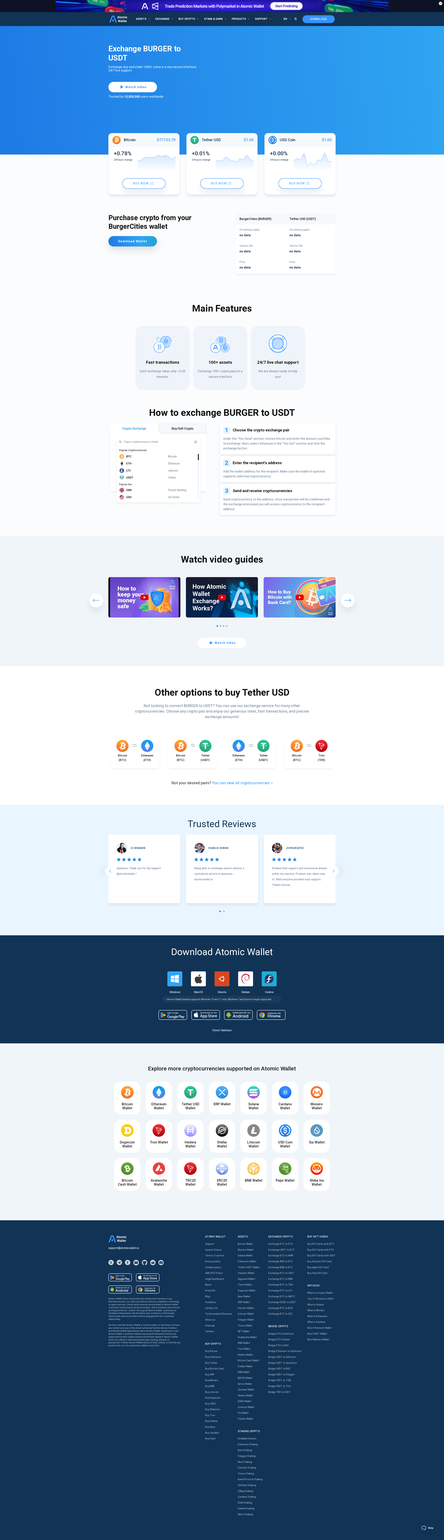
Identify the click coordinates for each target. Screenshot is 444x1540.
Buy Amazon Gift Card (319, 1261)
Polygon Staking (247, 1456)
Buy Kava (210, 1427)
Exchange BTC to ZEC (280, 1313)
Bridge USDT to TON (279, 1380)
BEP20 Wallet (245, 1378)
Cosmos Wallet (246, 1407)
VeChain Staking (247, 1485)
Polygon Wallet (246, 1319)
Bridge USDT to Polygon (281, 1374)
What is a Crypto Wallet (320, 1292)
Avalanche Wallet (247, 1337)
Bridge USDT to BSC (279, 1368)
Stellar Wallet (245, 1366)
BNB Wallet (244, 1343)
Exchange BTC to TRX (280, 1284)
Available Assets (247, 1438)
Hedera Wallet (245, 1354)
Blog (207, 1296)
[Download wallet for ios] (205, 1015)
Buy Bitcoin (211, 1351)
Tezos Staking (246, 1473)
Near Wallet (244, 1296)
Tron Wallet (244, 1348)
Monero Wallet (246, 1249)
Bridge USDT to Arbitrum (282, 1357)
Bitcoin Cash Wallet (248, 1360)
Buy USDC (210, 1403)
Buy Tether (211, 1363)
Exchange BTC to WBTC (281, 1296)
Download (318, 19)
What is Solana (315, 1304)
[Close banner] (440, 3)
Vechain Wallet (246, 1389)
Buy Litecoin (212, 1392)
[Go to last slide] (110, 871)
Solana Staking (246, 1508)
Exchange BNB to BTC (280, 1267)
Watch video (136, 87)
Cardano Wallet (246, 1273)
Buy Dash (210, 1438)
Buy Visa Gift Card (317, 1273)
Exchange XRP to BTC (280, 1261)
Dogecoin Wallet (247, 1290)
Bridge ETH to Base (279, 1339)
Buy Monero (211, 1380)
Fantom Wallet (246, 1308)
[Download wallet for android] (173, 1015)
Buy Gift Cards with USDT (321, 1255)
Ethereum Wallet (247, 1261)
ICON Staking (245, 1502)
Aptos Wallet (245, 1383)
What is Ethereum (317, 1316)
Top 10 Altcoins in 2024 (320, 1298)
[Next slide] (334, 871)
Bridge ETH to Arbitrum (281, 1333)
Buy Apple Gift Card (318, 1267)
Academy (210, 1302)
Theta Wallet (245, 1284)
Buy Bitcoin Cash (214, 1368)
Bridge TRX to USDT (279, 1392)
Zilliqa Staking (245, 1491)
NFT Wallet (244, 1331)
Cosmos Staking (247, 1467)
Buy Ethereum (213, 1357)
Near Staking (245, 1462)
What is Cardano (316, 1322)
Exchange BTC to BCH (280, 1308)
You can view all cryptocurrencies (241, 783)
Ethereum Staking (248, 1444)
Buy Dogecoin (212, 1397)
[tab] (220, 911)
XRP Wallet (244, 1302)
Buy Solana (211, 1421)
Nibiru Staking (245, 1514)
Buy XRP (210, 1374)
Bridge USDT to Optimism (282, 1363)
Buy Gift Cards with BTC (320, 1244)
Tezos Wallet (245, 1325)
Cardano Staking (247, 1496)
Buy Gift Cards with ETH (320, 1249)
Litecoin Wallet (246, 1313)
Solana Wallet (245, 1255)
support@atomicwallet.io (123, 1248)
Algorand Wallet (246, 1279)
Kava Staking (245, 1450)
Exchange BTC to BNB (280, 1279)
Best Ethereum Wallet (319, 1327)
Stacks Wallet (245, 1418)
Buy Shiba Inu (212, 1409)
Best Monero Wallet (318, 1339)
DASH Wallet (244, 1401)
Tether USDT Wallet (249, 1267)
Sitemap (210, 1325)
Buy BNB (210, 1386)
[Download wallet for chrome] (271, 1015)
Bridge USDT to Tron (279, 1386)
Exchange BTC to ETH (280, 1244)
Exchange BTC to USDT (281, 1273)
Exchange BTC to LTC (280, 1290)
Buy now (141, 183)
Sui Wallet (243, 1412)
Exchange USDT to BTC (281, 1249)
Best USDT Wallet (317, 1333)
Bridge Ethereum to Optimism (285, 1351)
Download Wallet (132, 241)
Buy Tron (210, 1415)
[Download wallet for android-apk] (238, 1015)
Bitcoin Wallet (245, 1244)
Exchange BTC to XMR (280, 1255)
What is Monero (316, 1310)
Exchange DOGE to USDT (282, 1302)
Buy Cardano (212, 1432)
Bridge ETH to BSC (278, 1345)
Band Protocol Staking (250, 1479)
